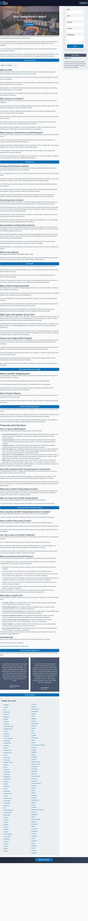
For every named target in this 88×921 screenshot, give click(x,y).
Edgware (17, 646)
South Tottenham (8, 738)
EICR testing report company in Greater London (24, 72)
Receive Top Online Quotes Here (29, 406)
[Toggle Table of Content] (14, 65)
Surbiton (33, 821)
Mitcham (33, 802)
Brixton (33, 733)
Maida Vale (7, 757)
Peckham (33, 726)
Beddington (34, 831)
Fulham (6, 846)
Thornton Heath (35, 819)
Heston (33, 742)
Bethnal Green (8, 798)
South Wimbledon (36, 783)
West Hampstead (8, 726)
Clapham (33, 718)
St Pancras (7, 760)
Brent (27, 646)
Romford (33, 812)
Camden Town (8, 750)
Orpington (34, 853)
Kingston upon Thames (37, 809)
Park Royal (7, 772)
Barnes (6, 851)
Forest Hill (34, 778)
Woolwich (34, 781)
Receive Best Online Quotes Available (29, 369)
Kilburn (6, 748)
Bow (5, 808)
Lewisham (34, 774)
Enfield (6, 719)
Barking (33, 754)
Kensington (7, 791)
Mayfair (6, 784)
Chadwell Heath (35, 776)
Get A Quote (29, 263)
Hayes (33, 740)
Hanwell (6, 824)
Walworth (6, 841)
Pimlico (6, 827)
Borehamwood (4, 646)
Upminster (34, 845)
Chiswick (6, 820)
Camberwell (34, 711)
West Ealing (7, 815)
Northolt (6, 796)
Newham (33, 721)
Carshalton (34, 836)
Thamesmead (35, 800)
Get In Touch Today (29, 60)
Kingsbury (6, 717)
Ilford (32, 730)
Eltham (33, 817)
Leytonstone (7, 800)
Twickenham (34, 766)
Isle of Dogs (34, 738)
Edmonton (6, 724)
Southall (6, 844)
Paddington (7, 776)
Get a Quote (29, 24)
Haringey (6, 721)
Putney (33, 716)
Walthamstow (7, 779)
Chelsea (6, 822)
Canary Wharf (35, 709)
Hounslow (34, 759)
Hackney (6, 781)
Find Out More (30, 162)
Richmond (34, 747)
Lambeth (33, 735)
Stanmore (6, 714)
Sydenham (34, 795)
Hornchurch (34, 829)
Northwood (7, 786)
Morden (33, 805)
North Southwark (8, 810)
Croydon (33, 833)
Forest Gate (7, 836)
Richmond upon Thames (38, 745)
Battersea (34, 706)
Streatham (34, 771)
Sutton (33, 843)
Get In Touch (75, 55)
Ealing (5, 788)
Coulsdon (34, 850)
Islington (6, 764)
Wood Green (7, 712)
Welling (33, 826)
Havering (33, 797)
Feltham (33, 793)
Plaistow (33, 714)
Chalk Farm (7, 741)
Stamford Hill (7, 743)
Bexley (33, 848)
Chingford (6, 769)
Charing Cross (8, 793)
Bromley (6, 832)
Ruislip (5, 817)
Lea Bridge (7, 774)
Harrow (6, 755)
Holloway (6, 736)
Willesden (6, 733)
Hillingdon (34, 752)
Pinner (5, 767)
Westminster (7, 803)
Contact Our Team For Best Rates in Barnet (29, 507)
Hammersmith (7, 812)
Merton (33, 790)
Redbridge (6, 839)
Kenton (6, 731)
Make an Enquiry (44, 859)
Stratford (6, 829)
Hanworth (34, 807)
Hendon (23, 646)
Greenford (6, 805)
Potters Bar (12, 646)
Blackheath (34, 769)
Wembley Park (8, 729)
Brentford (33, 704)
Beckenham (34, 824)
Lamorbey (34, 841)
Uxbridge (33, 750)
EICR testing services (53, 54)
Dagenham (34, 814)
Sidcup (33, 838)
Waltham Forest (8, 762)
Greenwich (34, 757)
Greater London (35, 764)
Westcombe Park (36, 762)
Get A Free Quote (30, 695)
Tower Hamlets (8, 834)
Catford (33, 788)
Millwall (33, 728)
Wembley (6, 745)
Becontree (34, 785)
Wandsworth (34, 723)
